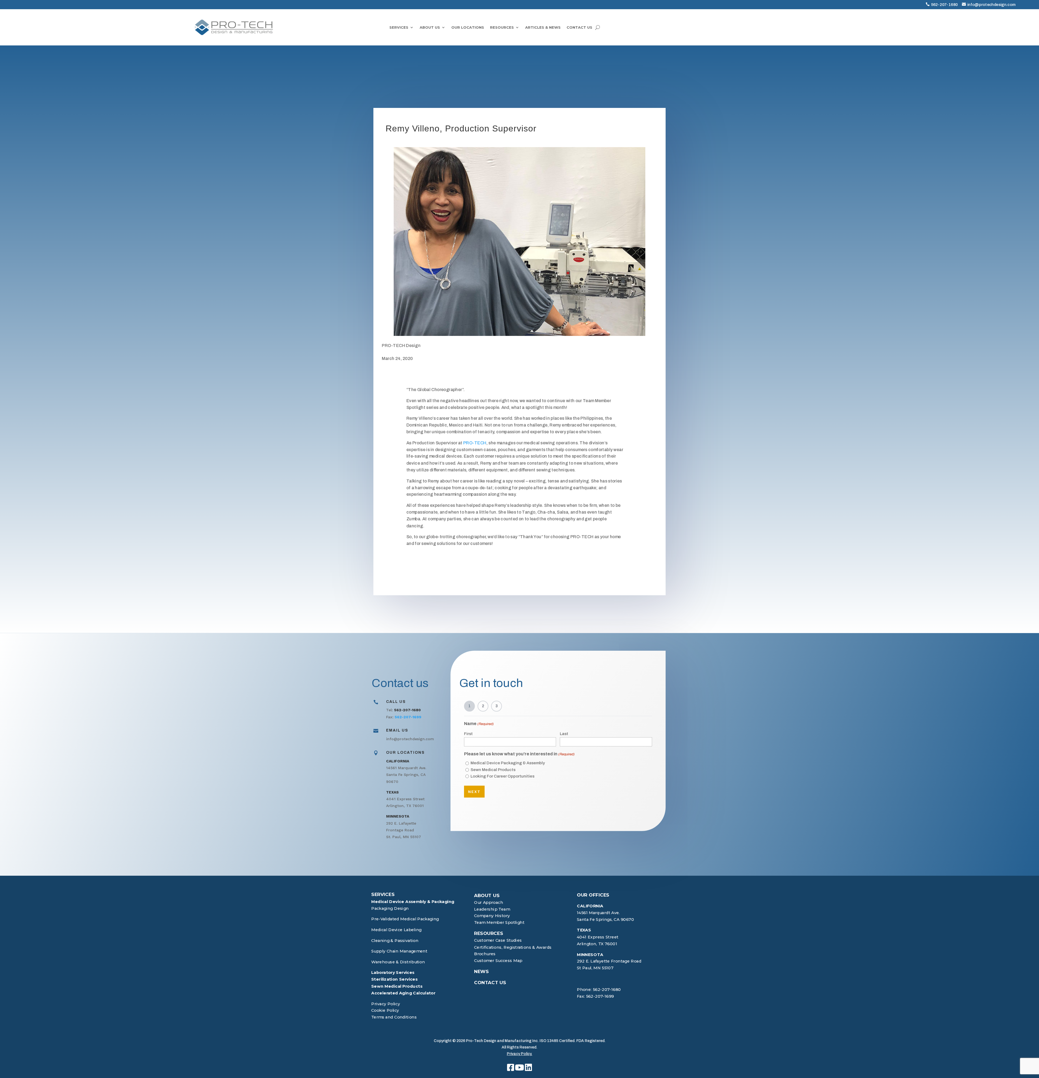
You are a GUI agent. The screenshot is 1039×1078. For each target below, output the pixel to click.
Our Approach (488, 902)
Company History (492, 915)
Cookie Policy (385, 1010)
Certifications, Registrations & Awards (513, 947)
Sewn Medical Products (493, 770)
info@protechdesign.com (991, 4)
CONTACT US (579, 27)
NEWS (481, 971)
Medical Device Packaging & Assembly (508, 763)
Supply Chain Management (399, 951)
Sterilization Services (394, 979)
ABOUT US (430, 27)
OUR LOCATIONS (467, 27)
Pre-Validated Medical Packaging (405, 918)
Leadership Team (492, 909)
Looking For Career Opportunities (502, 776)
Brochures (485, 954)
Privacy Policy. (519, 1054)
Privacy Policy (385, 1003)
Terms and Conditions (394, 1017)
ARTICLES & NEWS (543, 27)
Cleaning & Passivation (394, 940)
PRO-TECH (474, 443)
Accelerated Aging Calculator (403, 993)
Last (564, 734)
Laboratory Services (393, 972)
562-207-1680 (944, 4)
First (468, 734)
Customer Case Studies (498, 940)
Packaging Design (390, 908)
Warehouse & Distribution (398, 961)
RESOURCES (502, 27)
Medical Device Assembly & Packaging (412, 901)
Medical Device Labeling (396, 929)
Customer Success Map (498, 960)
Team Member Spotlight (499, 922)
